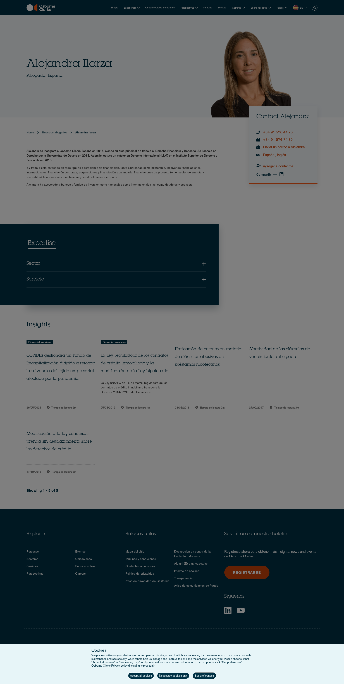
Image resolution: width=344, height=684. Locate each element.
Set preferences (204, 675)
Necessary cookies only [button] (173, 675)
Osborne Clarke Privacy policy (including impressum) (122, 665)
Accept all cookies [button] (141, 675)
